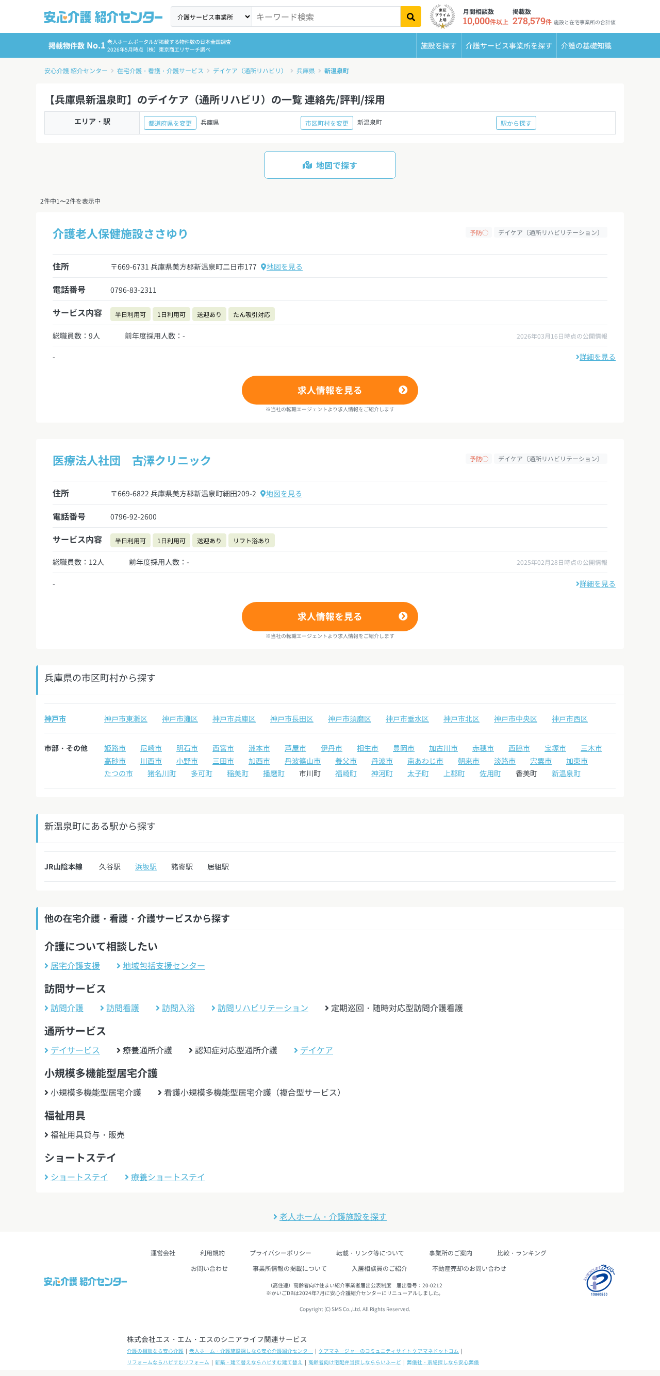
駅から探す (516, 123)
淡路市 (505, 761)
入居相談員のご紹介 (379, 1268)
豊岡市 (404, 748)
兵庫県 (305, 70)
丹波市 (382, 761)
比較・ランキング (522, 1252)
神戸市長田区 (292, 718)
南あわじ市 (425, 761)
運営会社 (163, 1252)
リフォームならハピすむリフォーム (168, 1362)
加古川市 (443, 748)
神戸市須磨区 (349, 718)
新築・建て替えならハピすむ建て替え (259, 1362)
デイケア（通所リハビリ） (250, 70)
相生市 (367, 748)
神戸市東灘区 (125, 718)
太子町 (418, 773)
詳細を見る (598, 356)
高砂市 (115, 761)
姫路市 (115, 748)
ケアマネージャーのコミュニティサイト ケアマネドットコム (389, 1350)
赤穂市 (483, 748)
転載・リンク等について (370, 1252)
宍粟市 (541, 761)
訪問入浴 (178, 1007)
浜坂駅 (146, 866)
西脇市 (519, 748)
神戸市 (55, 718)
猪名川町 (161, 773)
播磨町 (274, 773)
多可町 (201, 773)
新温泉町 (336, 70)
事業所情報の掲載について (290, 1268)
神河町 (382, 773)
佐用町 (490, 773)
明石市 (187, 748)
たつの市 (118, 773)
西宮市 (223, 748)
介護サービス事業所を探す (509, 45)
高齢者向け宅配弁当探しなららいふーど (354, 1362)
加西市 (259, 761)
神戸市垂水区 (407, 718)
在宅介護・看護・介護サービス (160, 70)
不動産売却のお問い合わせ (469, 1268)
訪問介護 (67, 1007)
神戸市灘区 (180, 718)
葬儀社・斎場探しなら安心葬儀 (443, 1362)
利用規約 (212, 1252)
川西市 (151, 761)
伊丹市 (331, 748)
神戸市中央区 (515, 718)
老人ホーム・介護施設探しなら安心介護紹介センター (251, 1350)
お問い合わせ (209, 1268)
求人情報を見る (330, 389)
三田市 (223, 761)
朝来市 (469, 761)
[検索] (411, 16)
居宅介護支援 (75, 965)
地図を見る (285, 266)
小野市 (187, 761)
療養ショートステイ (168, 1176)
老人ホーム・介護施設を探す (333, 1216)
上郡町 (454, 773)
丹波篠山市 (303, 761)
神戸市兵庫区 (234, 718)
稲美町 (238, 773)
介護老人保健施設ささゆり (121, 233)
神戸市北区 (461, 718)
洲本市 (259, 748)
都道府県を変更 (170, 123)
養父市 (346, 761)
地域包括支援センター (164, 965)
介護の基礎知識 (586, 45)
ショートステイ (79, 1176)
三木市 (591, 748)
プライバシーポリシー (280, 1252)
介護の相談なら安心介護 (155, 1350)
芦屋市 (295, 748)
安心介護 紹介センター (76, 70)
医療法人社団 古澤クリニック (132, 459)
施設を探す (439, 45)
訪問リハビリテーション (263, 1007)
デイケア (316, 1050)
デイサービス (75, 1050)
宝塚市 (555, 748)
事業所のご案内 (450, 1252)
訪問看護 (122, 1007)
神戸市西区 (570, 718)
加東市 (577, 761)
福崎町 (346, 773)
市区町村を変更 (327, 123)
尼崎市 (151, 748)
